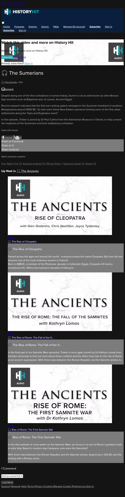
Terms (31, 486)
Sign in (108, 26)
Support (5, 486)
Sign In (22, 30)
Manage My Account (74, 26)
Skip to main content (13, 3)
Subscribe (7, 57)
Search (45, 26)
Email (18, 137)
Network (16, 486)
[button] (3, 23)
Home (6, 26)
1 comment (7, 89)
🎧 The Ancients (9, 82)
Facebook (7, 137)
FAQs (56, 26)
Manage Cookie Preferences (69, 486)
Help (24, 486)
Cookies (48, 486)
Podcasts (19, 26)
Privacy (39, 486)
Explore (33, 26)
